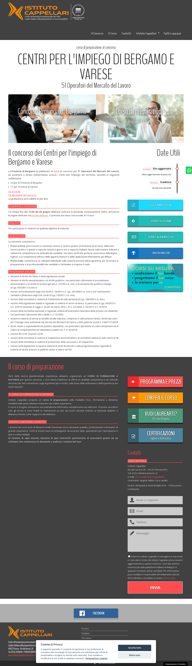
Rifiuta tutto (134, 655)
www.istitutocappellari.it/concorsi (21, 655)
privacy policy (169, 578)
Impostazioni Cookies (175, 664)
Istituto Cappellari (146, 33)
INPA (56, 171)
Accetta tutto (134, 648)
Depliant (85, 633)
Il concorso (97, 33)
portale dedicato (39, 215)
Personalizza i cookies (96, 658)
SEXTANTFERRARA (107, 663)
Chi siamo (86, 638)
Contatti (126, 33)
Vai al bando (14, 191)
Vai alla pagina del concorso (22, 195)
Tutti (172, 33)
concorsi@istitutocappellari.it (150, 476)
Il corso (112, 33)
